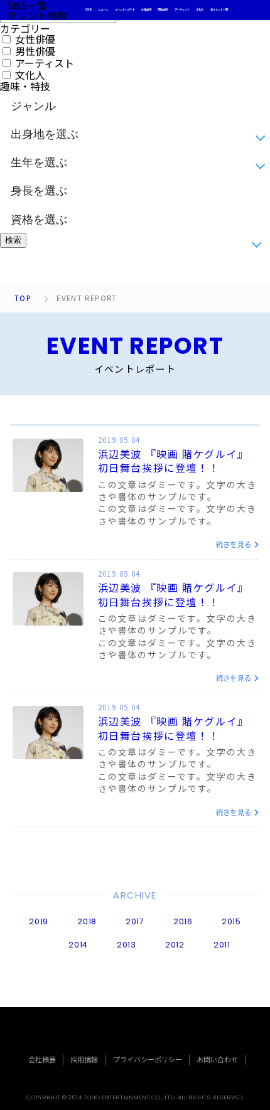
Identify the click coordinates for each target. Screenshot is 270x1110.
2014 (78, 944)
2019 (38, 921)
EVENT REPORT (87, 298)
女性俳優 (146, 9)
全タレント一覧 (219, 9)
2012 (175, 944)
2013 (126, 944)
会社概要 (42, 1059)
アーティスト (182, 9)
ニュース (103, 9)
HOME (88, 9)
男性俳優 (163, 9)
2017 (135, 921)
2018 (87, 921)
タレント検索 (37, 15)
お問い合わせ (217, 1059)
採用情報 (84, 1059)
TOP (22, 298)
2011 (221, 944)
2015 (231, 921)
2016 (183, 921)
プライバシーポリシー (147, 1059)
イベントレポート (125, 9)
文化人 (199, 9)
